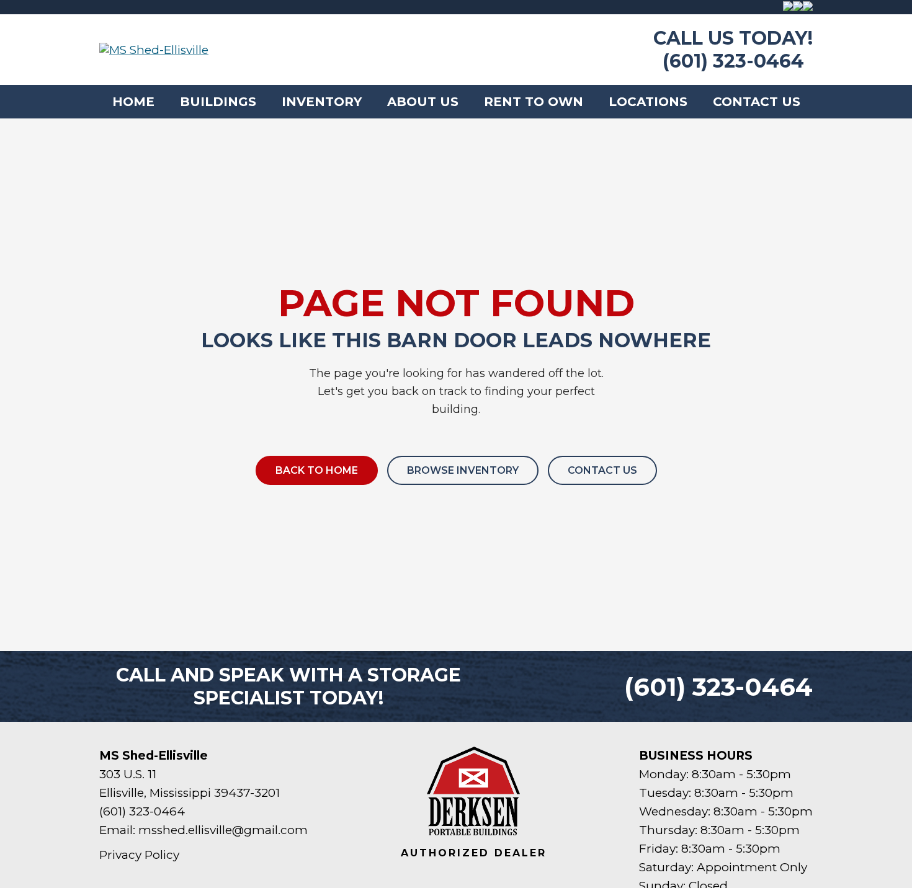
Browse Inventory (463, 470)
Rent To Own (533, 101)
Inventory (322, 101)
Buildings (218, 101)
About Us (422, 101)
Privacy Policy (139, 855)
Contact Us (756, 101)
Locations (648, 101)
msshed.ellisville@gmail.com (223, 830)
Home (133, 101)
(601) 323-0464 (733, 61)
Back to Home (316, 470)
